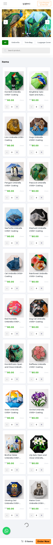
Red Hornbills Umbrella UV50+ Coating (12, 320)
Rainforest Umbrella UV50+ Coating (38, 274)
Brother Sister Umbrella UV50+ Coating (12, 456)
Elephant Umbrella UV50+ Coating (37, 229)
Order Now (43, 541)
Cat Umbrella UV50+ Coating (14, 274)
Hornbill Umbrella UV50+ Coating (12, 93)
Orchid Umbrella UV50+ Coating (36, 411)
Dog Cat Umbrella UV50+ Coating (37, 320)
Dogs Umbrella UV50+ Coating (36, 138)
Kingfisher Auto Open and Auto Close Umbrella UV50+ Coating (36, 93)
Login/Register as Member (44, 4)
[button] (23, 33)
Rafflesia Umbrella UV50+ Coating (37, 365)
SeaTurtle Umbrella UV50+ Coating (13, 229)
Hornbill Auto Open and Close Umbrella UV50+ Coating (13, 365)
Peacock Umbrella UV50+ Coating (37, 184)
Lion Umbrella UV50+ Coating (14, 138)
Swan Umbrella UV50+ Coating (11, 411)
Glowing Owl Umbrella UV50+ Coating (12, 502)
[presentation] (5, 22)
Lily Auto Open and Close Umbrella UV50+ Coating (38, 456)
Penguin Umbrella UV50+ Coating (13, 184)
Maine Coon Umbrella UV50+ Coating (36, 502)
